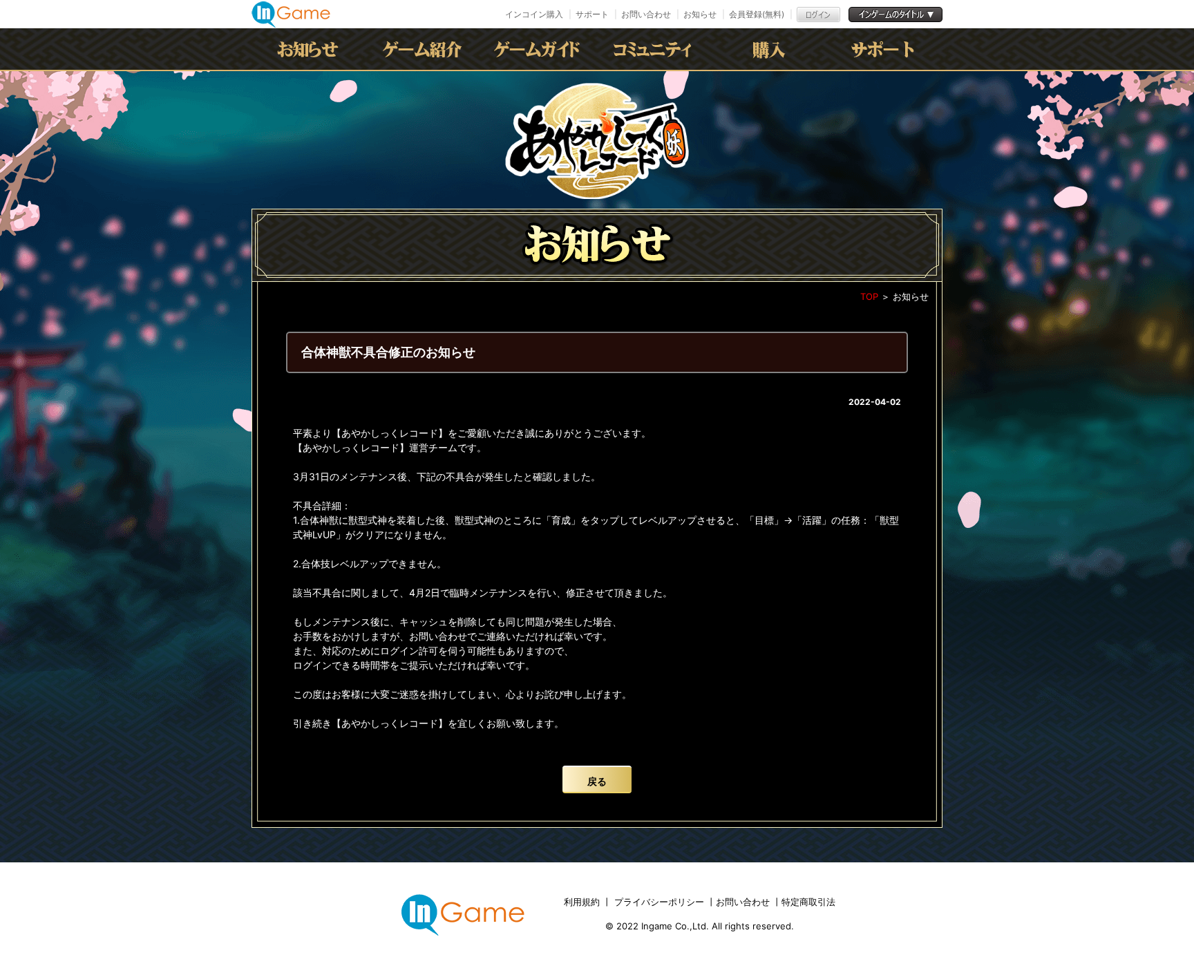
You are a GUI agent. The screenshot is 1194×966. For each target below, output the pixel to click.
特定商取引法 (808, 901)
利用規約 (583, 901)
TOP (869, 296)
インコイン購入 (534, 14)
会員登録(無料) (756, 14)
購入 (769, 49)
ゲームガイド (539, 49)
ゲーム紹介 (425, 49)
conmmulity (654, 49)
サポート (592, 14)
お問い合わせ (646, 14)
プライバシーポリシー (659, 901)
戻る (597, 781)
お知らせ (700, 14)
